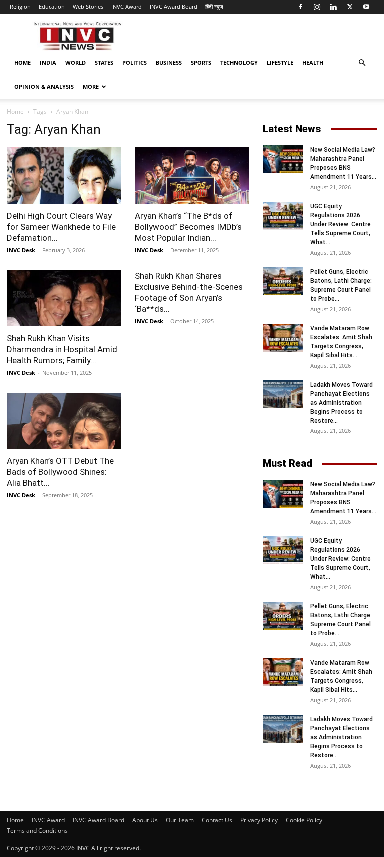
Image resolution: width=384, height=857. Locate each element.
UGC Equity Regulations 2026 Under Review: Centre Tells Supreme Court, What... (340, 224)
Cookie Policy (304, 820)
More (91, 86)
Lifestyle (280, 62)
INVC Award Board (174, 6)
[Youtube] (366, 7)
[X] (350, 7)
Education (52, 6)
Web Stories (88, 6)
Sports (201, 62)
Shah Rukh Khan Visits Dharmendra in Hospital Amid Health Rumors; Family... (62, 349)
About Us (145, 820)
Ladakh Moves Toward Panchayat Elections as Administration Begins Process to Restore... (341, 402)
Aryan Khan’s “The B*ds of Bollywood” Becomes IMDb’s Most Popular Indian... (188, 227)
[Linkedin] (333, 7)
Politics (134, 62)
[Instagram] (317, 7)
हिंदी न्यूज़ (215, 6)
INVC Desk (21, 250)
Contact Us (217, 820)
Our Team (180, 820)
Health (313, 62)
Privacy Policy (259, 820)
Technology (239, 62)
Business (169, 62)
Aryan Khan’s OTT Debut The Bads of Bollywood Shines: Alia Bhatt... (60, 472)
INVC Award (127, 6)
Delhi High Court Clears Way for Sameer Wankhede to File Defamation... (61, 227)
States (104, 62)
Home (22, 62)
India (48, 62)
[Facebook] (300, 7)
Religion (20, 6)
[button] (362, 63)
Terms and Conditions (37, 830)
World (76, 62)
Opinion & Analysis (44, 86)
